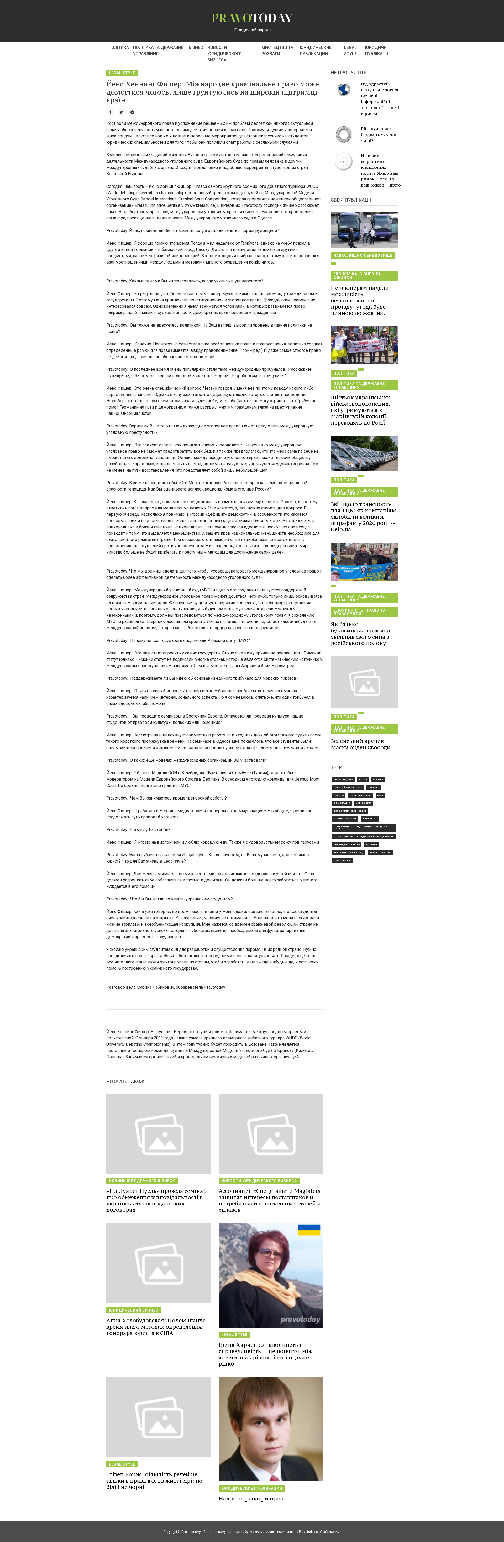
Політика (118, 47)
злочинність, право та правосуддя (359, 612)
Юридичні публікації (376, 50)
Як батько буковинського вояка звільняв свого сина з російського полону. (360, 634)
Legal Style (350, 50)
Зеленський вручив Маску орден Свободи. (361, 744)
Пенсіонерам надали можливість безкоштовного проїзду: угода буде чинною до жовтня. (360, 300)
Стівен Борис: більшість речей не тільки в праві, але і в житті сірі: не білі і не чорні (154, 1481)
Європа (339, 795)
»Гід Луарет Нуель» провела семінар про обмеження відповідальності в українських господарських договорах (156, 1200)
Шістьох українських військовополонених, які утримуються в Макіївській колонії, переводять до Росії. (360, 410)
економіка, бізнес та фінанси (357, 276)
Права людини (343, 779)
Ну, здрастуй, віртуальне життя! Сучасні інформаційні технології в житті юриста (380, 98)
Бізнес (196, 47)
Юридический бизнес (134, 1310)
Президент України (347, 844)
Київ (380, 795)
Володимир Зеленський (350, 811)
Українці (374, 787)
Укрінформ (363, 803)
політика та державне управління (158, 50)
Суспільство (343, 860)
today (252, 18)
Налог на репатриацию (251, 1498)
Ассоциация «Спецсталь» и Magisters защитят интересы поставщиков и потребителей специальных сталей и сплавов (270, 1200)
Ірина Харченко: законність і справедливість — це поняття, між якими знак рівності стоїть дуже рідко (266, 1354)
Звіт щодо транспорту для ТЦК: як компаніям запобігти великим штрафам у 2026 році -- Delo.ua (363, 517)
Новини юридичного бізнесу (142, 1181)
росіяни (371, 844)
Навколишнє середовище (362, 255)
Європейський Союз (348, 787)
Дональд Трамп (360, 795)
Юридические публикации (316, 50)
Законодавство (381, 852)
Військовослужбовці (349, 852)
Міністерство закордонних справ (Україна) (364, 837)
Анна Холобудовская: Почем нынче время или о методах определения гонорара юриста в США (156, 1327)
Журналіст (369, 819)
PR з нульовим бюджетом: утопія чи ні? (380, 134)
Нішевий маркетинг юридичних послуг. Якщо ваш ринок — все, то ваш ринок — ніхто (381, 170)
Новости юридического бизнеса (224, 54)
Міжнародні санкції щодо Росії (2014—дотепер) (361, 828)
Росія (363, 779)
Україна (378, 779)
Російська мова (345, 819)
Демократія (342, 803)
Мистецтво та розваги (277, 50)
